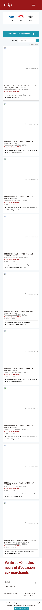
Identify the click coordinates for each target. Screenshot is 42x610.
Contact (7, 582)
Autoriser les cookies (21, 608)
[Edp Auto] (8, 5)
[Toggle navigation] (34, 5)
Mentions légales (10, 586)
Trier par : (15, 41)
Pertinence (22, 41)
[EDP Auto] (35, 582)
